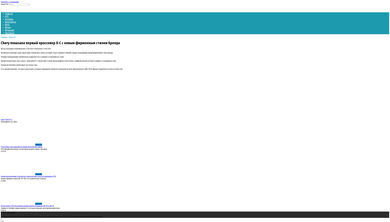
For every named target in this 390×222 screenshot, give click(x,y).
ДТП (7, 16)
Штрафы (9, 19)
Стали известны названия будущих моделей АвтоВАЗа (21, 147)
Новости (9, 13)
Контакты (9, 32)
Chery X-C (8, 119)
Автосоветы (10, 22)
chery (3, 119)
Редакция (9, 30)
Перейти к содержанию (10, 2)
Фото (7, 24)
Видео (8, 27)
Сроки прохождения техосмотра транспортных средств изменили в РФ (28, 176)
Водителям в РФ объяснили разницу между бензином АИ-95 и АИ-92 (27, 206)
